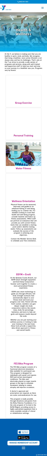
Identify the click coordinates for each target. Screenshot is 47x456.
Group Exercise (23, 103)
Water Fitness (23, 168)
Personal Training (23, 136)
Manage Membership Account (23, 443)
